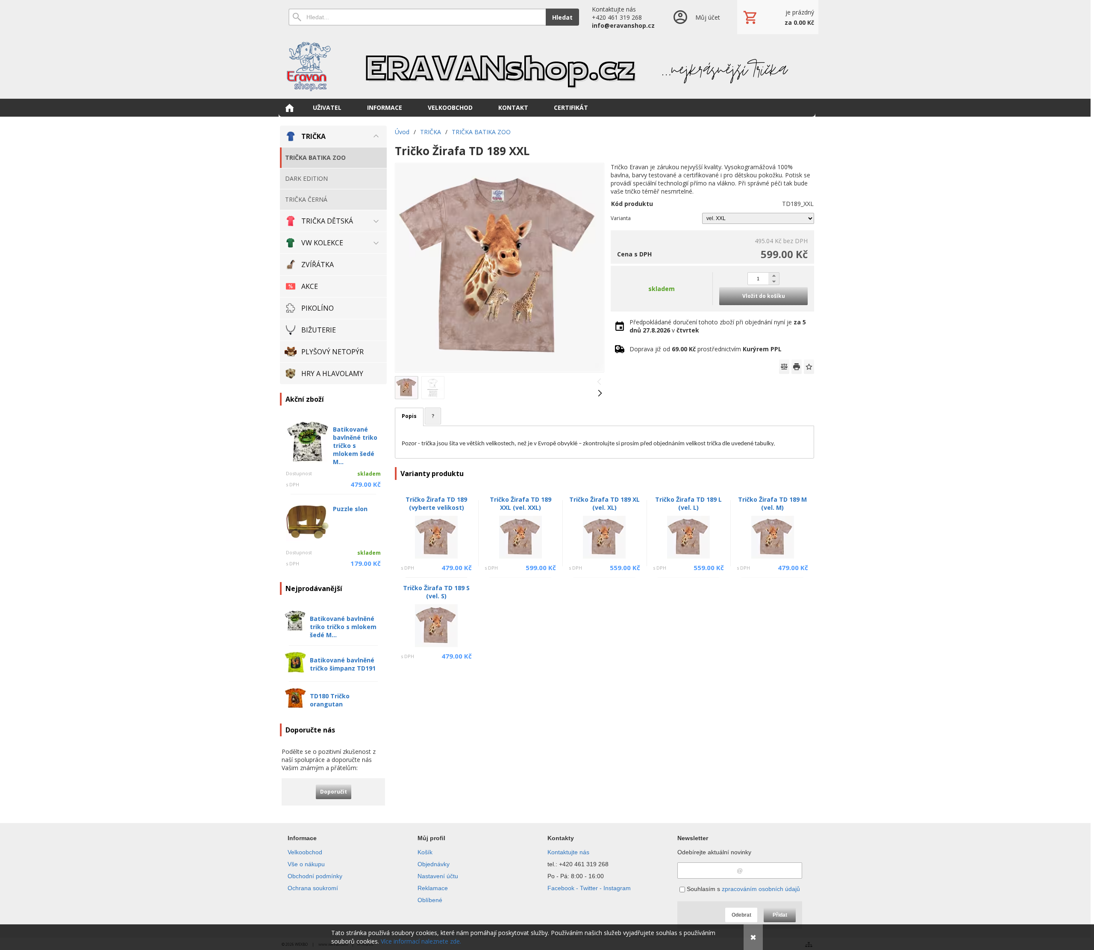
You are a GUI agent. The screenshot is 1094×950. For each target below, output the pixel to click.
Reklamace (433, 888)
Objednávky (434, 864)
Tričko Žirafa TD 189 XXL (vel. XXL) (520, 503)
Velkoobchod (305, 852)
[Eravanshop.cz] (547, 66)
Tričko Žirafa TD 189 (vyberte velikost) (436, 503)
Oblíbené (430, 900)
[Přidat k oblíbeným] (809, 366)
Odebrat (741, 915)
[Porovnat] (784, 366)
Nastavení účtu (438, 876)
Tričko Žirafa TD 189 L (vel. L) (688, 503)
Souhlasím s (742, 888)
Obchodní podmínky (315, 876)
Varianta (621, 218)
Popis (409, 416)
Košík (425, 852)
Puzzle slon (350, 509)
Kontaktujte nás (568, 852)
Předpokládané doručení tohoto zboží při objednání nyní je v (717, 326)
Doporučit (333, 791)
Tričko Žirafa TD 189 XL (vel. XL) (604, 503)
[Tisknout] (796, 366)
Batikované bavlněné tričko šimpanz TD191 (343, 664)
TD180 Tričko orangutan (330, 700)
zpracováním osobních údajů (761, 888)
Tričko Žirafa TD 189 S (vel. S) (436, 592)
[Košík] (777, 17)
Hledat (562, 17)
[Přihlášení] (696, 17)
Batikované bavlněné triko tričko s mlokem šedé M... (355, 445)
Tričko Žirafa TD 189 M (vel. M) (772, 503)
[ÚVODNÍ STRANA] (289, 108)
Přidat (780, 915)
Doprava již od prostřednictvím (705, 349)
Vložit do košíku (763, 296)
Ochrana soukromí (313, 888)
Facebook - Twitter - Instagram (589, 888)
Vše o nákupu (306, 864)
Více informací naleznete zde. (421, 941)
